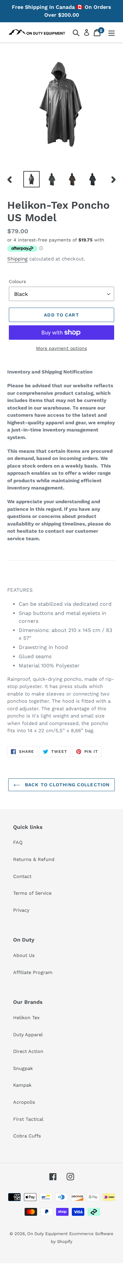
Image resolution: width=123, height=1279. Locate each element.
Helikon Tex (26, 1017)
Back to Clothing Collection (66, 784)
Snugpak (23, 1068)
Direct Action (28, 1051)
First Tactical (28, 1119)
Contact (22, 876)
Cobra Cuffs (27, 1135)
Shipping (17, 259)
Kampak (22, 1085)
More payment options (61, 348)
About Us (24, 955)
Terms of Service (32, 893)
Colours (17, 281)
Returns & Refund (33, 859)
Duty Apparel (28, 1034)
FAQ (18, 842)
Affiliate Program (32, 972)
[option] (31, 179)
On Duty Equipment (47, 1233)
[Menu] (111, 32)
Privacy (21, 910)
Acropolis (24, 1102)
